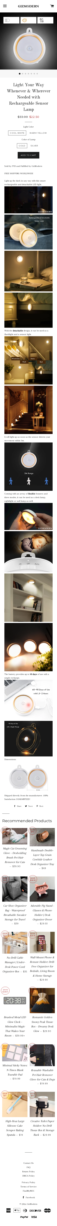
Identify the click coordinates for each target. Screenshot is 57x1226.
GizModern (32, 1204)
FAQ (29, 1167)
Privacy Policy (28, 1182)
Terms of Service (28, 1186)
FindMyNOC (28, 1191)
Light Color (28, 126)
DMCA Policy (28, 1175)
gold (22, 145)
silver (34, 145)
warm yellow (38, 133)
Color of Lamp (29, 139)
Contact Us (28, 1163)
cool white (17, 133)
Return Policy (28, 1171)
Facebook (30, 1197)
